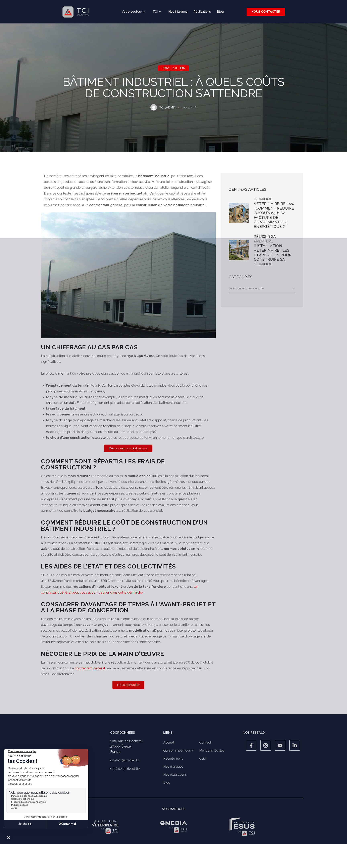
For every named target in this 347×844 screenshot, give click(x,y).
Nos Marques (178, 11)
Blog (220, 11)
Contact (205, 742)
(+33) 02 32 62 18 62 (125, 769)
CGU (202, 758)
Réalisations (202, 11)
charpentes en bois (60, 403)
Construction (173, 68)
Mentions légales (211, 750)
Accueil (168, 742)
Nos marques (173, 766)
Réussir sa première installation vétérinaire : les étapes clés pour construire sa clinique (273, 250)
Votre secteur (132, 11)
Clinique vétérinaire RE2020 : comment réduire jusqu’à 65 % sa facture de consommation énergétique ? (274, 213)
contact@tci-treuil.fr (125, 760)
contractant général (90, 668)
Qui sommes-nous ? (178, 750)
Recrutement (173, 758)
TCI (155, 11)
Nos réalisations (175, 774)
